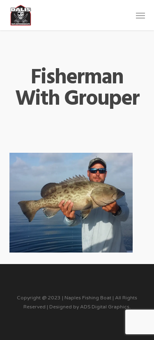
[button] (140, 15)
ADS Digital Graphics (104, 307)
